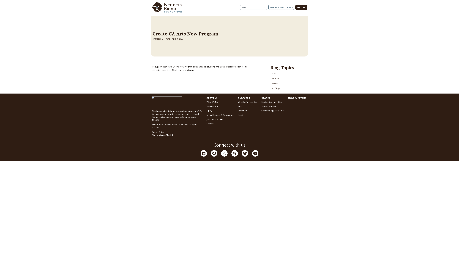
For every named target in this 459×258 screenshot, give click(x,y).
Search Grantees (268, 106)
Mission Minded (165, 135)
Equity (209, 110)
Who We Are (212, 106)
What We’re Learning (247, 102)
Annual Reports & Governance (220, 115)
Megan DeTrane (162, 39)
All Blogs (276, 88)
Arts (274, 73)
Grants (265, 98)
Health (275, 83)
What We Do (212, 102)
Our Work (244, 98)
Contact (210, 123)
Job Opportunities (215, 119)
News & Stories (297, 98)
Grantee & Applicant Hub (281, 7)
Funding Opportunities (271, 102)
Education (276, 78)
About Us (212, 98)
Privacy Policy (158, 132)
